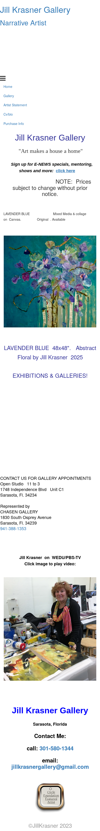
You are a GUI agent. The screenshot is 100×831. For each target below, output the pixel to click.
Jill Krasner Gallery (35, 9)
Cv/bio (8, 61)
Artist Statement (15, 52)
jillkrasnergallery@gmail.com (50, 766)
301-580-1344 (56, 748)
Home (7, 33)
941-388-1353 (13, 528)
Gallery (8, 42)
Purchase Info (13, 70)
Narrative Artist (23, 22)
